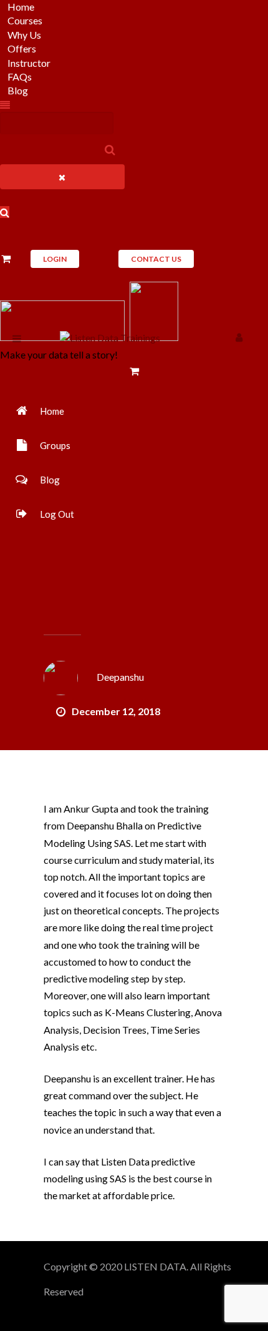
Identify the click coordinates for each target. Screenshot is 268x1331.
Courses (24, 20)
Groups (55, 445)
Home (20, 6)
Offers (21, 48)
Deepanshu (120, 677)
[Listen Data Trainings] (110, 337)
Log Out (57, 514)
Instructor (28, 63)
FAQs (19, 76)
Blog (17, 90)
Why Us (24, 35)
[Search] (110, 149)
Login (55, 259)
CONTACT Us (156, 259)
